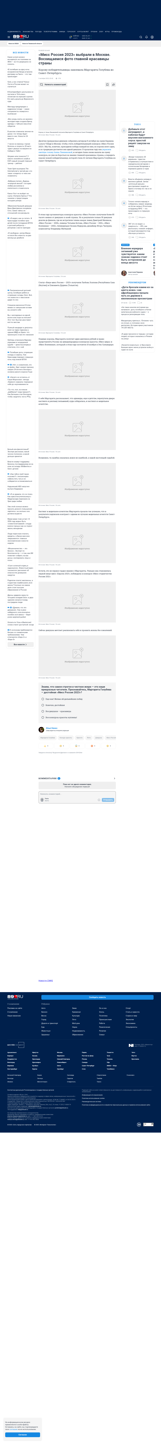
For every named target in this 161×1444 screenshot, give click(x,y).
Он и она (102, 1008)
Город (43, 1019)
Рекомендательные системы (91, 1101)
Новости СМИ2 (46, 980)
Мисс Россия (111, 738)
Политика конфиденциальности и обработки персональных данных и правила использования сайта (116, 1105)
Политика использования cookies (93, 1098)
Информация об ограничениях (92, 1095)
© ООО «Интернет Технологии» (45, 1125)
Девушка (98, 738)
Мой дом (76, 1023)
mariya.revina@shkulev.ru (15, 1119)
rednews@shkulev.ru (34, 1106)
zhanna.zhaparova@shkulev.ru (17, 1116)
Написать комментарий (55, 84)
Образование (77, 1035)
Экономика (130, 1023)
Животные (45, 1031)
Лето (74, 1019)
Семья (101, 1035)
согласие (13, 1429)
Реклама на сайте (14, 1008)
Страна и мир (131, 1016)
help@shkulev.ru (23, 1109)
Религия (102, 1031)
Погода (38, 31)
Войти (47, 801)
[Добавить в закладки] (107, 84)
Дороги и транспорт (49, 1023)
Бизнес (44, 1012)
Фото (89, 738)
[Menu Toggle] (9, 37)
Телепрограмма (50, 31)
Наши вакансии (14, 1016)
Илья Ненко (51, 728)
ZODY (101, 31)
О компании (12, 1012)
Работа (102, 1023)
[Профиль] (152, 37)
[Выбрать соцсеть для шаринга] (113, 84)
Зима (74, 1008)
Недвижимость (14, 31)
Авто (43, 1008)
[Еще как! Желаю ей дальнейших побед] (42, 699)
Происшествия (105, 1019)
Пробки (94, 31)
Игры (107, 31)
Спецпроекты (131, 1027)
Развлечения (104, 1027)
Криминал (76, 1012)
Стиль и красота (132, 1012)
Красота (79, 738)
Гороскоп (71, 31)
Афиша (62, 31)
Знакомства (28, 31)
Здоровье (45, 1035)
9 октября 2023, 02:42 (46, 78)
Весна (43, 1016)
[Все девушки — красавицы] (42, 711)
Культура (76, 1016)
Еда (42, 1027)
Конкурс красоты (66, 738)
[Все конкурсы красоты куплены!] (42, 717)
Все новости (20, 52)
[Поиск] (141, 37)
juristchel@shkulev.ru (61, 1108)
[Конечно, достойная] (42, 705)
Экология (130, 1019)
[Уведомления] (146, 37)
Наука (74, 1027)
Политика (103, 1016)
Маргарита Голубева (47, 738)
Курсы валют (83, 31)
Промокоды (116, 31)
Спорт (128, 1008)
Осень (101, 1012)
